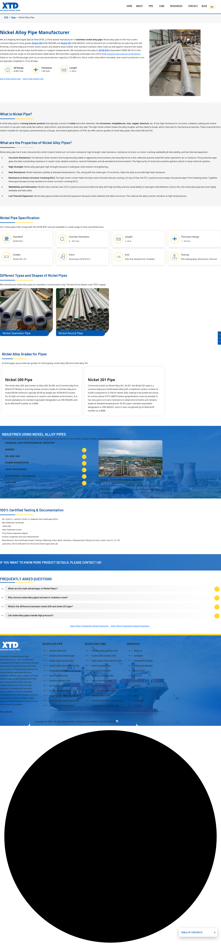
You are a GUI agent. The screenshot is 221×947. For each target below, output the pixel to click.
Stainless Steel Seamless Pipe (62, 655)
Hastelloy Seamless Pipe (59, 680)
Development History (143, 660)
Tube (161, 5)
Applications (139, 670)
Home (129, 5)
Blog (204, 5)
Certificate (138, 655)
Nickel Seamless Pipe (58, 670)
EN (212, 6)
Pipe (151, 5)
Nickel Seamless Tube (101, 665)
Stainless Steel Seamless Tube (104, 650)
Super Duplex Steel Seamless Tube (107, 660)
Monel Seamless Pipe (58, 675)
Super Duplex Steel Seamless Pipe (64, 665)
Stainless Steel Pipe (57, 650)
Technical (138, 675)
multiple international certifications (124, 53)
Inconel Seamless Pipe (59, 685)
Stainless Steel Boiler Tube (103, 690)
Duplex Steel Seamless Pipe (61, 660)
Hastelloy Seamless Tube (102, 675)
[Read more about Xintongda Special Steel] (10, 645)
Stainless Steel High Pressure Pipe (64, 700)
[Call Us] (219, 336)
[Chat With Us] (219, 343)
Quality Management (143, 665)
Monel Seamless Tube (101, 670)
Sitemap (137, 705)
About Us (138, 650)
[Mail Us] (219, 339)
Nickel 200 (37, 43)
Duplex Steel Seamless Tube (104, 655)
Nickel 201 (66, 43)
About (139, 5)
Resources (176, 5)
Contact (193, 5)
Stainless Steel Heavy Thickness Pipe (65, 695)
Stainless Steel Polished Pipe (61, 705)
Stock (136, 680)
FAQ (136, 690)
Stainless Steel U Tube (101, 695)
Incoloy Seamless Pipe (59, 690)
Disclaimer (138, 700)
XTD (6, 17)
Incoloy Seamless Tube (102, 685)
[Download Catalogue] (219, 333)
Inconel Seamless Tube (102, 680)
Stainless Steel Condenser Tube (105, 705)
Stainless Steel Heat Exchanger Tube (107, 700)
